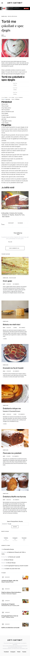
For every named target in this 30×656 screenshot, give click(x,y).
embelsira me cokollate (15, 213)
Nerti (2, 35)
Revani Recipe (9, 560)
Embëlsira (4, 16)
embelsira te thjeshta (8, 215)
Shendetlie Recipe (9, 549)
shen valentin (5, 216)
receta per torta (19, 215)
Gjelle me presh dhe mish (13, 568)
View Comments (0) (14, 248)
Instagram (12, 651)
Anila (4, 371)
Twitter (18, 651)
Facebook (6, 651)
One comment (22, 327)
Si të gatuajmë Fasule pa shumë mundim (17, 565)
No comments (16, 284)
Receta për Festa (12, 16)
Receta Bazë (12, 277)
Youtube (24, 651)
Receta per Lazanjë (14, 557)
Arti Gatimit (14, 3)
